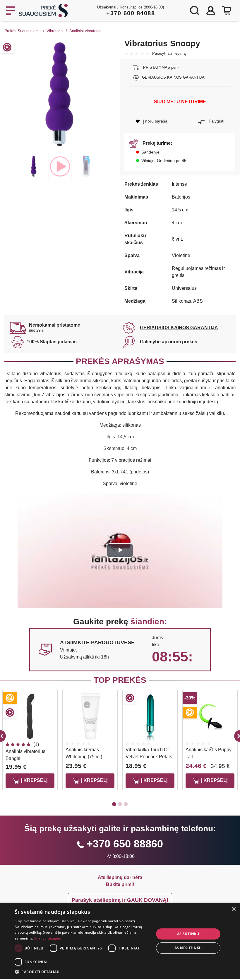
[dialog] (120, 941)
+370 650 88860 (125, 844)
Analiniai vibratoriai (85, 31)
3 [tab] (86, 166)
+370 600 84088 (130, 13)
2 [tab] (60, 166)
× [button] (233, 909)
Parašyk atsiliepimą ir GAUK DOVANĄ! (120, 900)
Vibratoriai (55, 31)
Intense (179, 184)
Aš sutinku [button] (188, 933)
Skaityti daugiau (47, 938)
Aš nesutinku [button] (188, 947)
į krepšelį (33, 780)
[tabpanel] (60, 94)
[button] (82, 972)
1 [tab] (33, 166)
